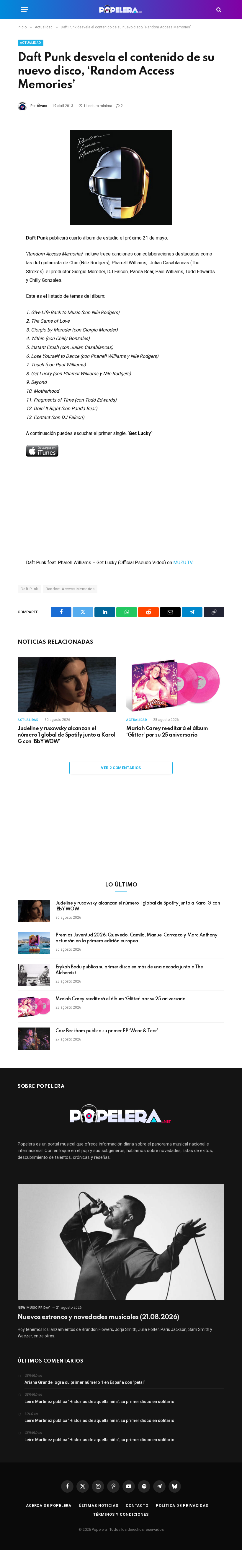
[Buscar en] (218, 9)
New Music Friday (34, 1308)
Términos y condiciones (121, 1514)
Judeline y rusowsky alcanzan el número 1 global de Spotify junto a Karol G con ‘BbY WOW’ (66, 735)
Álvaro (42, 106)
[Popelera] (121, 9)
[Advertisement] (121, 832)
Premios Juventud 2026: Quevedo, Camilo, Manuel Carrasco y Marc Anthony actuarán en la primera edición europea (136, 938)
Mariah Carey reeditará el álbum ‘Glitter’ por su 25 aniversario (167, 732)
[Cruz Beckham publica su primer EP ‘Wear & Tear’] (34, 1039)
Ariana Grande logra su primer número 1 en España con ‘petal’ (84, 1382)
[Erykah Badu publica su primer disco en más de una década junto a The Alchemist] (34, 975)
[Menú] (24, 9)
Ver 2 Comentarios (121, 768)
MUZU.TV (182, 562)
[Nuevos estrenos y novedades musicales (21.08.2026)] (121, 1242)
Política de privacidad (182, 1505)
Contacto (137, 1505)
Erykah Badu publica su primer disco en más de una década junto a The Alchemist (129, 970)
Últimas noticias (98, 1505)
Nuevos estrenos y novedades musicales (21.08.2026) (98, 1317)
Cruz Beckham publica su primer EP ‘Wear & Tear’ (106, 1031)
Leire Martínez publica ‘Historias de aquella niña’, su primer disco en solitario (99, 1401)
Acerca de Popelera (48, 1505)
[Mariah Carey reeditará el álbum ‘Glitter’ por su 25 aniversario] (175, 684)
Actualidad (30, 43)
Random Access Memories (70, 589)
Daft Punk (29, 589)
